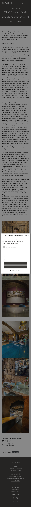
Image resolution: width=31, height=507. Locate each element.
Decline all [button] (15, 267)
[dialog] (15, 253)
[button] (15, 243)
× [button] (28, 235)
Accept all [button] (16, 263)
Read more (20, 241)
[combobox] (26, 235)
